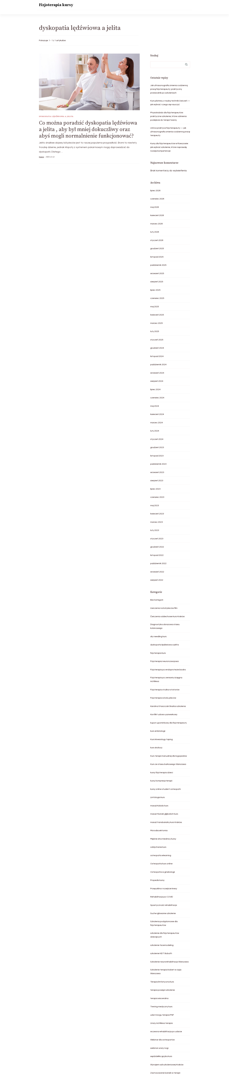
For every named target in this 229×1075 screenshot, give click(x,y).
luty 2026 (154, 232)
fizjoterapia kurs (158, 653)
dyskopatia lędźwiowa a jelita (56, 116)
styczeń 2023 (156, 539)
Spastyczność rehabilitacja (163, 905)
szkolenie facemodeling (161, 945)
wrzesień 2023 (157, 472)
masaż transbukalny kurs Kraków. (166, 822)
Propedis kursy (157, 880)
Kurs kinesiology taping (161, 739)
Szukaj (154, 55)
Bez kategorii (156, 600)
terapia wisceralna (159, 998)
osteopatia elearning (160, 855)
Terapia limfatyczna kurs (162, 982)
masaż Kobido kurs (159, 806)
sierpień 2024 (156, 381)
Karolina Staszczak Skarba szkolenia (168, 706)
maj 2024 (154, 406)
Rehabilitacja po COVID (161, 897)
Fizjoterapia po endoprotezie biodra (168, 670)
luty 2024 (154, 431)
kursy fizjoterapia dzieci (161, 772)
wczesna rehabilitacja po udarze (166, 1031)
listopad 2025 (157, 257)
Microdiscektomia (159, 830)
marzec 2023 (156, 522)
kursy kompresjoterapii (161, 781)
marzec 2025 (156, 323)
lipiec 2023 (155, 489)
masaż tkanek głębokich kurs (164, 814)
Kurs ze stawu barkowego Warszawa (168, 764)
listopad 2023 (157, 456)
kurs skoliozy (156, 748)
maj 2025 (154, 307)
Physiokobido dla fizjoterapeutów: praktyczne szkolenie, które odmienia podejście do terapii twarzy (168, 116)
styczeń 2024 (156, 439)
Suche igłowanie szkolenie (163, 913)
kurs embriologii (157, 731)
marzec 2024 (156, 423)
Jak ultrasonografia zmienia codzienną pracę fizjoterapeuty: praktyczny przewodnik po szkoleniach (169, 89)
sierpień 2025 (156, 282)
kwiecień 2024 (157, 414)
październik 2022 (158, 563)
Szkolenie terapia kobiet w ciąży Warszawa (165, 971)
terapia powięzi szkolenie (162, 990)
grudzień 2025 (157, 248)
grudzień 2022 (157, 547)
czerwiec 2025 (157, 298)
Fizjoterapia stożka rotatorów (164, 690)
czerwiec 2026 (157, 199)
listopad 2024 (157, 356)
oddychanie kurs (158, 847)
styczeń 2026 (156, 240)
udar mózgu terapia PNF (162, 1015)
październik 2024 (158, 364)
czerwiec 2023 (157, 497)
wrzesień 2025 (157, 273)
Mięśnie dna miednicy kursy (163, 839)
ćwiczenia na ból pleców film (163, 608)
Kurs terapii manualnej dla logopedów (168, 756)
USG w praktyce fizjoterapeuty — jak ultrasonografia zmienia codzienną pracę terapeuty (170, 131)
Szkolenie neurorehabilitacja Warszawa (169, 962)
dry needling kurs (158, 636)
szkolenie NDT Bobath (161, 953)
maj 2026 (154, 207)
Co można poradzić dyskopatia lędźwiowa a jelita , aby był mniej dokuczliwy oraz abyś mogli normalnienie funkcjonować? (88, 129)
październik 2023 (158, 464)
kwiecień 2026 (157, 215)
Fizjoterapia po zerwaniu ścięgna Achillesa (166, 679)
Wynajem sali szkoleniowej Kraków (166, 1065)
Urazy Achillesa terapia (161, 1023)
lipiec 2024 (155, 389)
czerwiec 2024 (157, 398)
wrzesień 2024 (157, 373)
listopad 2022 (157, 555)
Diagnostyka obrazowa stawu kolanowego (165, 626)
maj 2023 (154, 505)
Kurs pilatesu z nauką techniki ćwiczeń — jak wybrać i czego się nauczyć (170, 103)
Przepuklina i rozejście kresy (163, 889)
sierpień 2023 (156, 480)
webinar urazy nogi (159, 1048)
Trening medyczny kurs (161, 1007)
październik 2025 (158, 265)
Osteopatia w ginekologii (162, 872)
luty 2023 (154, 530)
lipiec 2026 (155, 190)
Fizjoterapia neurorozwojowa (164, 661)
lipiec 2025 (155, 290)
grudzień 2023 (157, 447)
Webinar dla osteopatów (162, 1040)
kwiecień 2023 (157, 514)
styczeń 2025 (156, 340)
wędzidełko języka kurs (161, 1056)
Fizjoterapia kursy (56, 4)
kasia (41, 157)
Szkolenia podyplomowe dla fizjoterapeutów (164, 923)
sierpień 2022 (156, 580)
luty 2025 (154, 331)
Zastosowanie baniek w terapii (165, 1073)
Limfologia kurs (157, 797)
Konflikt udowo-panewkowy (163, 714)
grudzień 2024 (157, 348)
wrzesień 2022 (157, 572)
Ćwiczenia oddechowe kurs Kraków (167, 616)
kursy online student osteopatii (165, 789)
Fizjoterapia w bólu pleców (163, 698)
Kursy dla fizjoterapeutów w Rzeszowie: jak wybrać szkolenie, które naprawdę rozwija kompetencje (169, 147)
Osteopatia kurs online (161, 864)
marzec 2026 (156, 224)
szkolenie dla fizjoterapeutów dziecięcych (164, 935)
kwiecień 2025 (157, 315)
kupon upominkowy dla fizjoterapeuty (168, 723)
